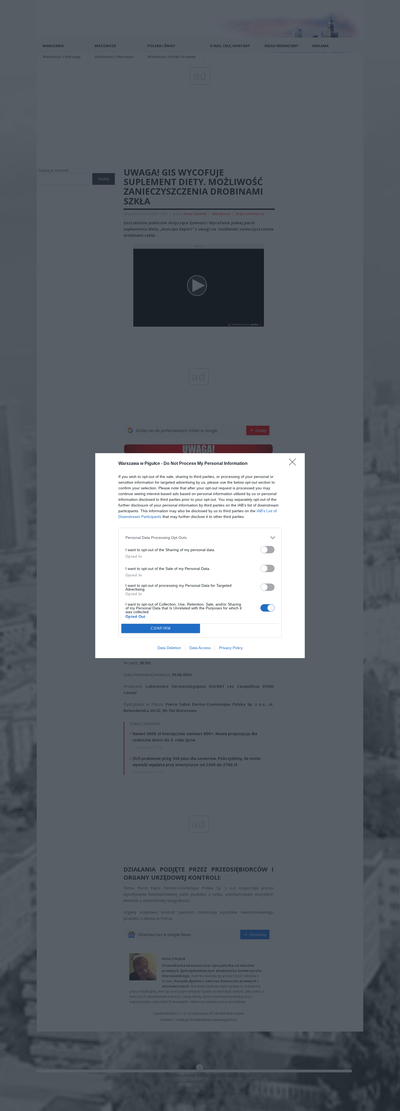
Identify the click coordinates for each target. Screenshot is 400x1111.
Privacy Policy (231, 648)
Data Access (200, 648)
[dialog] (200, 555)
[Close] (294, 464)
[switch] (267, 549)
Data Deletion (169, 648)
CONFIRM (161, 628)
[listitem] (200, 538)
